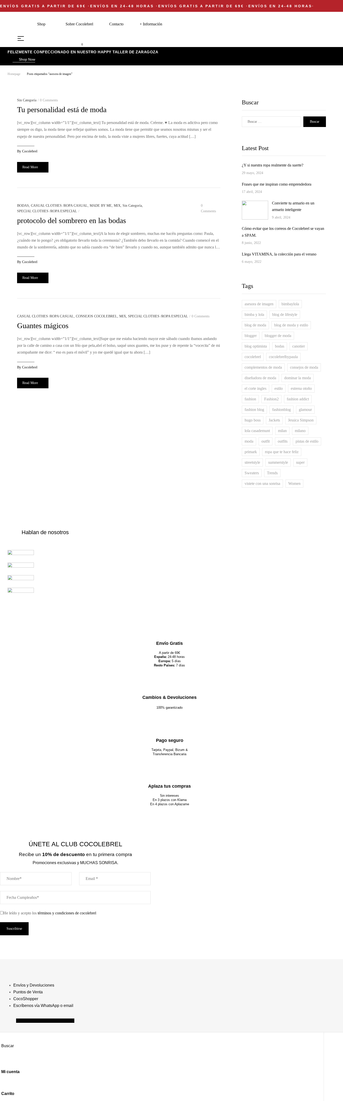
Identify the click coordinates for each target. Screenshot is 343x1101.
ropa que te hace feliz (282, 452)
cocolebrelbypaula (283, 357)
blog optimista (256, 346)
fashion (250, 399)
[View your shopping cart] (78, 44)
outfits (283, 441)
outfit (265, 441)
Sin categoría (26, 100)
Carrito (7, 1093)
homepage (14, 74)
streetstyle (252, 462)
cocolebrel (29, 151)
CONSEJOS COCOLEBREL (96, 316)
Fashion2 (271, 399)
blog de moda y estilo (291, 325)
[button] (24, 59)
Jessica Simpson (301, 420)
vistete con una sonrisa (262, 483)
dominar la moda (297, 378)
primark (251, 452)
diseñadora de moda (260, 378)
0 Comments (49, 100)
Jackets (274, 420)
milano (300, 431)
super (300, 462)
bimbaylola (290, 304)
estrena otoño (301, 388)
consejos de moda (304, 367)
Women (294, 483)
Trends (272, 473)
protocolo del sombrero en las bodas (71, 220)
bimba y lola (254, 314)
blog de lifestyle (284, 314)
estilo (278, 388)
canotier (298, 346)
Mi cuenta (10, 1072)
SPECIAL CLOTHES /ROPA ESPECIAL (47, 211)
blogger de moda (278, 335)
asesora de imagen (259, 304)
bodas (279, 346)
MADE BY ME (101, 205)
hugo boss (253, 420)
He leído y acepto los (49, 913)
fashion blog (254, 409)
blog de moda (255, 325)
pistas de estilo (307, 441)
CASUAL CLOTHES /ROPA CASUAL (59, 205)
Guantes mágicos (43, 325)
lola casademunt (257, 431)
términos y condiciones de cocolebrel (67, 913)
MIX (117, 205)
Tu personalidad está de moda (61, 109)
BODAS (23, 205)
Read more (30, 167)
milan (282, 431)
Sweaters (252, 473)
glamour (305, 409)
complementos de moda (263, 367)
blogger (251, 335)
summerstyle (278, 462)
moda (249, 441)
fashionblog (281, 409)
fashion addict (298, 399)
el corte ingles (255, 388)
